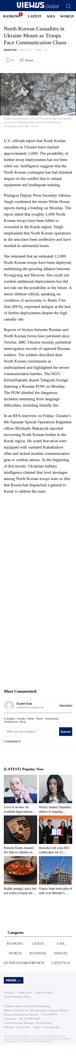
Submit (66, 731)
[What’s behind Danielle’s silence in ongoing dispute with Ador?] (55, 794)
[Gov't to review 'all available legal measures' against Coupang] (20, 794)
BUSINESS (38, 953)
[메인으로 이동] (38, 7)
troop (23, 721)
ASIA (50, 16)
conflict (22, 718)
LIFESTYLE (61, 963)
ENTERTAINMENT (18, 963)
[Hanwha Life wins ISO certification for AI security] (55, 834)
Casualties (10, 718)
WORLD (67, 16)
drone (31, 718)
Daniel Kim (10, 49)
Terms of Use (25, 992)
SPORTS (38, 963)
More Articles (66, 705)
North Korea (11, 721)
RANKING (11, 16)
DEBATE (61, 953)
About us (9, 992)
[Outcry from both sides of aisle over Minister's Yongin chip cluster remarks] (55, 875)
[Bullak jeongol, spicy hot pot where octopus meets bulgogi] (20, 875)
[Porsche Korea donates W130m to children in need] (20, 834)
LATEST (34, 16)
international (52, 718)
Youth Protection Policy (17, 996)
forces (40, 718)
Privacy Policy (44, 992)
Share (29, 60)
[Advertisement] (39, 523)
